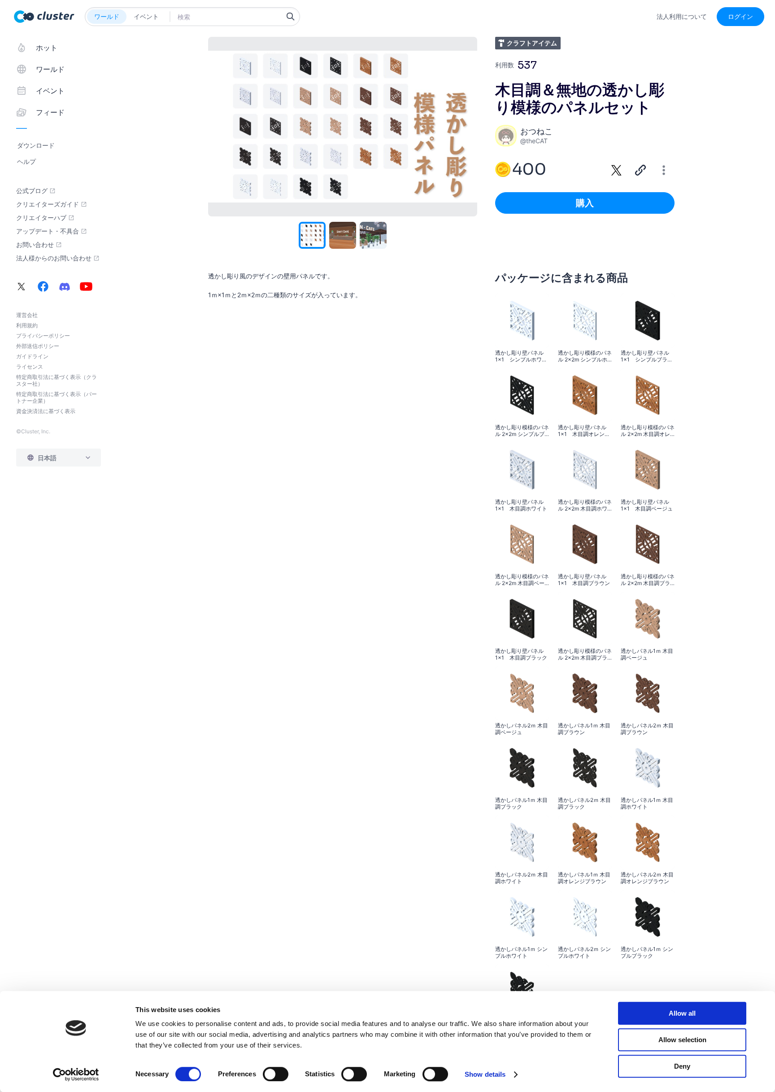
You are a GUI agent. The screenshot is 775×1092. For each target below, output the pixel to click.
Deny (682, 1066)
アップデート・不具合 (47, 231)
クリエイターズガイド (47, 204)
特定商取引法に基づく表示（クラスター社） (56, 380)
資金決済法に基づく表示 (45, 411)
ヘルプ (26, 161)
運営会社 (27, 315)
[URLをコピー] (640, 170)
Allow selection (682, 1040)
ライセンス (29, 366)
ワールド (106, 16)
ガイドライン (32, 356)
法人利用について (682, 16)
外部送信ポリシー (37, 346)
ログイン (740, 16)
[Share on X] (616, 170)
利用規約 (27, 325)
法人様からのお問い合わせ (53, 258)
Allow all (682, 1013)
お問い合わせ (35, 245)
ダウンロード (36, 145)
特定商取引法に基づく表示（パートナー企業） (56, 397)
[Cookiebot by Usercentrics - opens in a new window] (76, 1074)
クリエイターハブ (41, 218)
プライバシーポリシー (43, 335)
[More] (664, 170)
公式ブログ (32, 191)
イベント (146, 16)
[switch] (275, 1074)
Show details (485, 1074)
